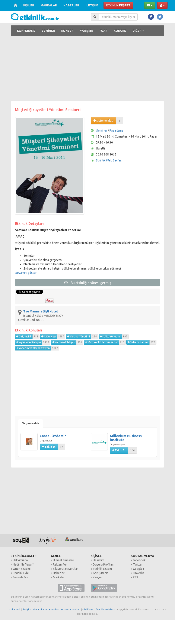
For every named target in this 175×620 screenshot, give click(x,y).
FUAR (103, 30)
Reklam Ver (60, 564)
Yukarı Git (15, 609)
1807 (55, 348)
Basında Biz (20, 577)
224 (94, 336)
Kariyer (97, 577)
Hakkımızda (20, 560)
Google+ (138, 568)
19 (61, 446)
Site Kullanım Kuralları (46, 609)
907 (125, 336)
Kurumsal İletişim (64, 342)
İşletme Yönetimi (79, 336)
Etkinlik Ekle (21, 573)
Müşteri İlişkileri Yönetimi (102, 342)
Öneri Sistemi (22, 568)
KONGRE (120, 30)
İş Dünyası (49, 336)
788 (36, 336)
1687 (61, 336)
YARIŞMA (86, 30)
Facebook (139, 560)
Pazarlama (116, 130)
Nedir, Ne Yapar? (23, 564)
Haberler (58, 573)
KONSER (67, 30)
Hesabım (98, 560)
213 (122, 342)
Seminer (101, 130)
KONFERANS (26, 30)
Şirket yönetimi (139, 342)
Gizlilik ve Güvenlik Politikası (98, 609)
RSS (135, 577)
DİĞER (137, 30)
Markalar (58, 577)
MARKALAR (49, 5)
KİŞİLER (28, 5)
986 (79, 342)
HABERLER (71, 5)
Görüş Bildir (100, 573)
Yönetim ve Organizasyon (34, 348)
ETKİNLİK (118, 5)
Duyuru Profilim (103, 564)
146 (132, 450)
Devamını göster (25, 272)
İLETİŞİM (92, 5)
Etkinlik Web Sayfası (109, 160)
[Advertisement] (87, 69)
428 (153, 342)
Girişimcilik (24, 336)
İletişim (27, 609)
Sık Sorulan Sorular (65, 568)
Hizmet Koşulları (70, 609)
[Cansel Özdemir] (30, 443)
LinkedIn (138, 573)
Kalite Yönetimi (111, 336)
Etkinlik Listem (102, 568)
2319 (46, 342)
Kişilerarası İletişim (29, 342)
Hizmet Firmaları (63, 560)
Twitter (138, 564)
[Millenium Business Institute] (100, 443)
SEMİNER (48, 30)
